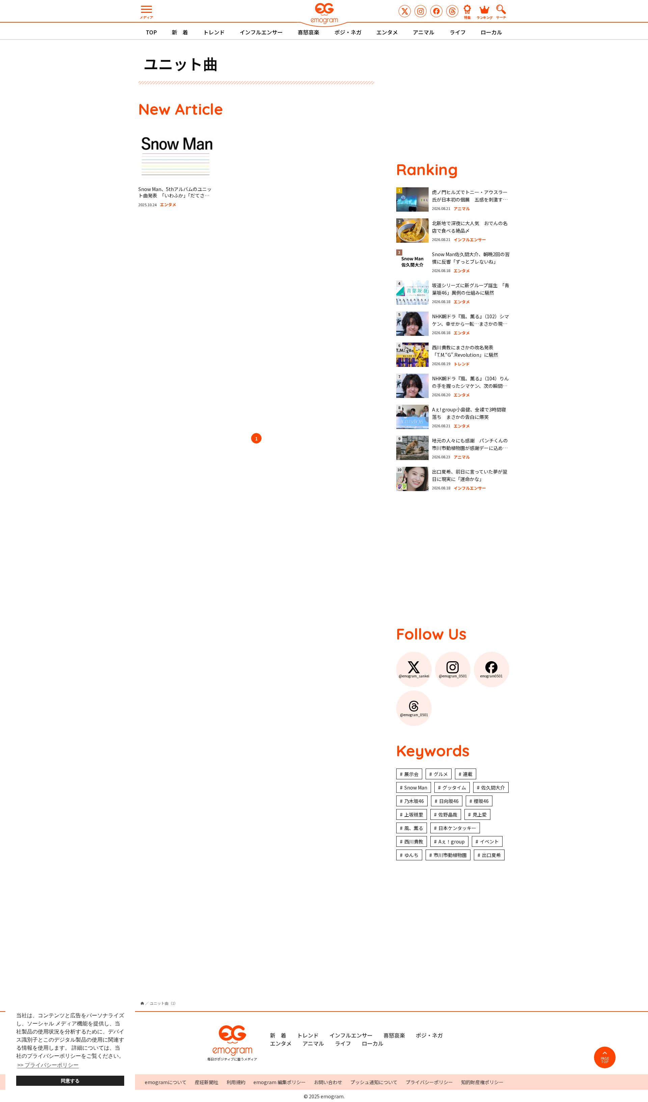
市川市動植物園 (450, 855)
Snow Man (415, 787)
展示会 (411, 774)
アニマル (423, 32)
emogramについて (166, 1082)
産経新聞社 (206, 1082)
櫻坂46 (481, 801)
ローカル (491, 32)
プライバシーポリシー (429, 1082)
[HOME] (142, 1003)
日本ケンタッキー (457, 828)
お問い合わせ (328, 1082)
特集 (467, 17)
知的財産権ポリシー (482, 1082)
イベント (489, 841)
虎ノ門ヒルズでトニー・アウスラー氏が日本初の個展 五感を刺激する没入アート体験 (470, 200)
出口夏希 (491, 855)
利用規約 (235, 1082)
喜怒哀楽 (308, 32)
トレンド (214, 32)
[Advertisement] (202, 321)
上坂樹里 (413, 814)
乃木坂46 (414, 801)
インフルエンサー (261, 32)
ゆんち (411, 855)
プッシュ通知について (374, 1082)
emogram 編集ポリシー (279, 1082)
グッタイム (454, 787)
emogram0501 (436, 11)
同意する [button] (70, 1080)
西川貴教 (413, 841)
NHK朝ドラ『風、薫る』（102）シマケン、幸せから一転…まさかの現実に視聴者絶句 (470, 324)
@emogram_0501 (420, 11)
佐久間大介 (493, 787)
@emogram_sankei (405, 11)
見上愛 (480, 814)
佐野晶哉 (447, 814)
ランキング (485, 17)
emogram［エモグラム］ (324, 14)
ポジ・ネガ (347, 32)
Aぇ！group (451, 841)
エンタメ (387, 32)
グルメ (441, 774)
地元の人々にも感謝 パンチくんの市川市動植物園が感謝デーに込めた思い (470, 448)
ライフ (458, 32)
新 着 (180, 32)
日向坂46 (449, 801)
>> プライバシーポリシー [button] (48, 1065)
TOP (151, 32)
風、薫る (413, 828)
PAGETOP (605, 1060)
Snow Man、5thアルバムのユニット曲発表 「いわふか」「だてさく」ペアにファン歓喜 (175, 196)
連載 (468, 774)
